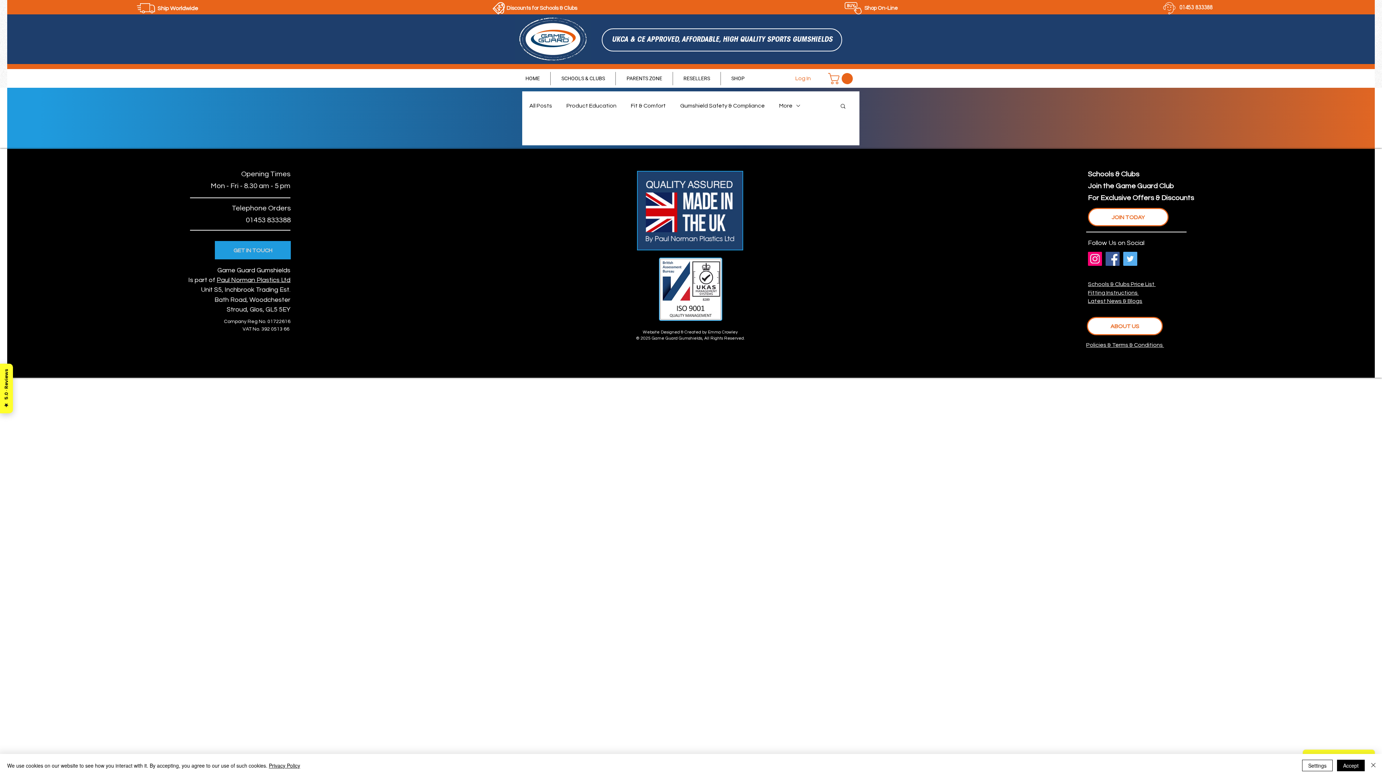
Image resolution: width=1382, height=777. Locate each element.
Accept (1351, 765)
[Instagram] (1095, 259)
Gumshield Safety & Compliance (722, 106)
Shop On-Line (881, 8)
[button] (841, 78)
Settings (1317, 765)
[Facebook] (1113, 259)
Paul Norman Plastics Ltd (253, 280)
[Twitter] (1130, 259)
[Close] (1373, 765)
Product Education (591, 106)
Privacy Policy (284, 765)
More (785, 106)
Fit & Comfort (648, 106)
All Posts (540, 106)
